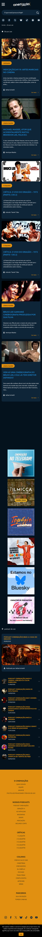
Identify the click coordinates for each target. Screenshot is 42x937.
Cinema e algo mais (21, 860)
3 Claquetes (21, 842)
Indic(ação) (21, 820)
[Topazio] (21, 522)
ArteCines (21, 881)
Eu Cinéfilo (21, 869)
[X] (15, 20)
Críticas (21, 832)
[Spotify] (32, 20)
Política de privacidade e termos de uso (21, 793)
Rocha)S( (21, 872)
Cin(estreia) (21, 863)
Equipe (21, 787)
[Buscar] (37, 12)
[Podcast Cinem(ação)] (21, 551)
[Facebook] (9, 20)
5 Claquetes (21, 848)
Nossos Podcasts (21, 802)
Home (3, 25)
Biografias (21, 814)
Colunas (21, 856)
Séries (21, 884)
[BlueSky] (21, 20)
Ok (21, 934)
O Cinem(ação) (21, 781)
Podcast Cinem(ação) (21, 805)
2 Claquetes (21, 839)
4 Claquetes (21, 845)
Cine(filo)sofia (21, 878)
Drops (21, 817)
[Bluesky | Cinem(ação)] (21, 580)
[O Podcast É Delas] (21, 610)
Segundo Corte (21, 823)
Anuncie (21, 790)
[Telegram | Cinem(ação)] (21, 463)
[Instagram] (3, 20)
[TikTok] (27, 20)
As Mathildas (21, 811)
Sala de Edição (21, 896)
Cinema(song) (21, 866)
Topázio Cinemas (21, 899)
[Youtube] (38, 20)
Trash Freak (21, 875)
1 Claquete (21, 836)
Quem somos (21, 784)
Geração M (21, 808)
